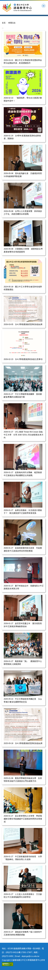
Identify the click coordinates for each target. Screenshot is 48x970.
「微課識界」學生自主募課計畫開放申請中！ (23, 99)
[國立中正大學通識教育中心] (22, 7)
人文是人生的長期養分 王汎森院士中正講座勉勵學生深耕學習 (23, 895)
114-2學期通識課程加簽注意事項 (28, 359)
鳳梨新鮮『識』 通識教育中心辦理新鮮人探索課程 (23, 662)
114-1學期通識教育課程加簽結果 (28, 743)
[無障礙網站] (7, 964)
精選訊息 (11, 23)
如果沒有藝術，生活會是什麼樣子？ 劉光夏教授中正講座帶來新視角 (23, 511)
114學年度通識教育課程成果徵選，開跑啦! (22, 137)
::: (2, 28)
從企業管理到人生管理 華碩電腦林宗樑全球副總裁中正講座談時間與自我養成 (23, 819)
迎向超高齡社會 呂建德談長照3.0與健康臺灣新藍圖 (23, 174)
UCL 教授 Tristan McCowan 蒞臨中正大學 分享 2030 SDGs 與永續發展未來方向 (23, 435)
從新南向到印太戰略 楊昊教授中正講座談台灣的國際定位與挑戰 (23, 473)
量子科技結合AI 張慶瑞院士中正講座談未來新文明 (24, 587)
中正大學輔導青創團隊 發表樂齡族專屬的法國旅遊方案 (23, 395)
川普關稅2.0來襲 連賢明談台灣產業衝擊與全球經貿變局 (23, 250)
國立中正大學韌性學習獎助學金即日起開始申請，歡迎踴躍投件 (23, 61)
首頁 (4, 23)
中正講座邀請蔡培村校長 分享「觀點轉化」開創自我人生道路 (23, 858)
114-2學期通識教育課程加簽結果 (28, 324)
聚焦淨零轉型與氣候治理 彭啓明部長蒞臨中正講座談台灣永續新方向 (23, 779)
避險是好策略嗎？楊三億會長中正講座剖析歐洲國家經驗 (23, 933)
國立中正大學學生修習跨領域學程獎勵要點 (23, 288)
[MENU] (43, 6)
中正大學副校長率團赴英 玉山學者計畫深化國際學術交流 (23, 700)
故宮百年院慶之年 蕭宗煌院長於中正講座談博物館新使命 (23, 624)
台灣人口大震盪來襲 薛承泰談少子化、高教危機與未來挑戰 (23, 212)
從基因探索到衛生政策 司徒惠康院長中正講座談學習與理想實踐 (23, 549)
